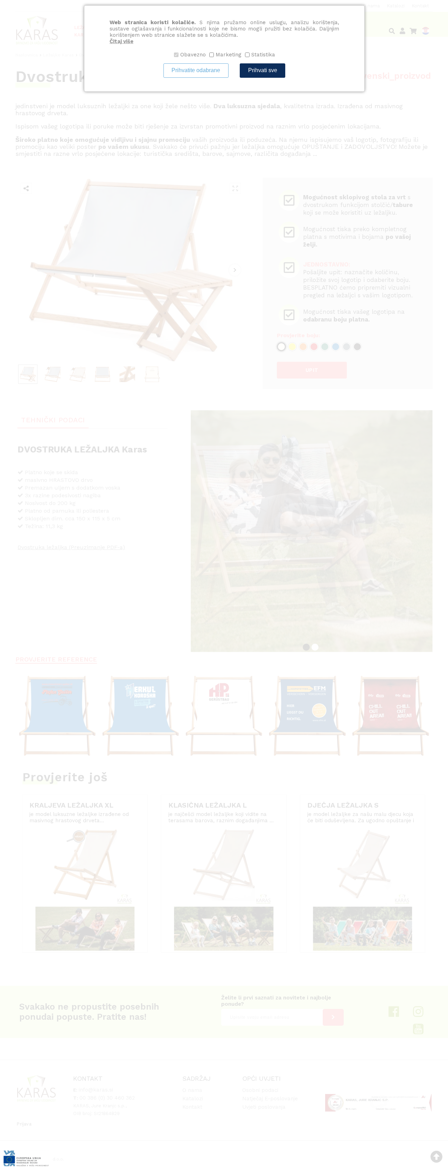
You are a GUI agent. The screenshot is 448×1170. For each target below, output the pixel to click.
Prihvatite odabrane (196, 70)
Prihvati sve (262, 70)
